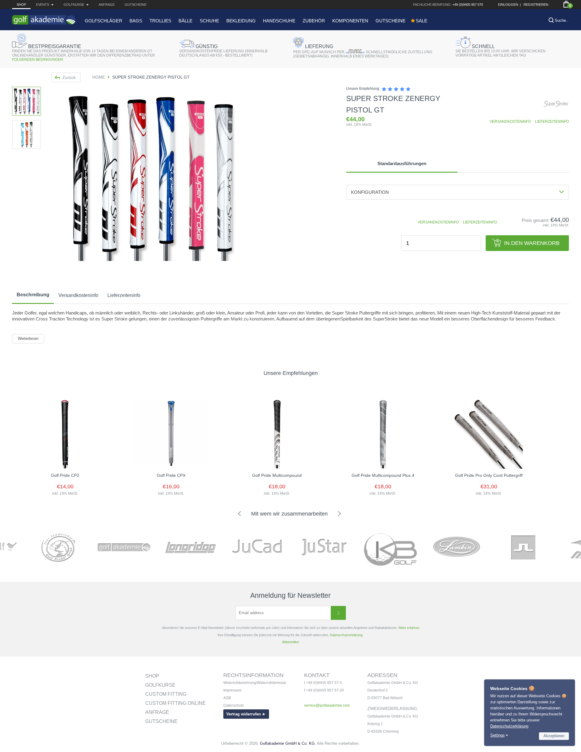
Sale (421, 20)
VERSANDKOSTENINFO (510, 121)
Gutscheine (135, 4)
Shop (21, 4)
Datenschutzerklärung (509, 726)
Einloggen (508, 4)
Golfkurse (160, 685)
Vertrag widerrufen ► (246, 714)
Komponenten (350, 20)
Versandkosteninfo (78, 295)
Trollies (160, 20)
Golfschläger (103, 20)
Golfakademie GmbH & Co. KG (287, 743)
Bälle (185, 20)
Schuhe (209, 20)
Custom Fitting (165, 694)
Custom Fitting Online (175, 703)
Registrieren (536, 4)
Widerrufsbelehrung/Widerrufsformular (254, 683)
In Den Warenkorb (532, 243)
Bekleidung (241, 20)
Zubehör (314, 20)
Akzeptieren (553, 736)
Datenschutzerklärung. (346, 635)
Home (98, 77)
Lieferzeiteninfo (123, 295)
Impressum (232, 690)
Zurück (69, 77)
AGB (227, 698)
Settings (497, 735)
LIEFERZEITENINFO (552, 121)
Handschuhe (279, 20)
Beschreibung (33, 294)
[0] (566, 4)
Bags (136, 20)
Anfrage (107, 4)
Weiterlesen (28, 338)
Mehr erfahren (409, 628)
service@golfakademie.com (327, 705)
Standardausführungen (401, 163)
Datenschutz (233, 705)
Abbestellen (290, 642)
